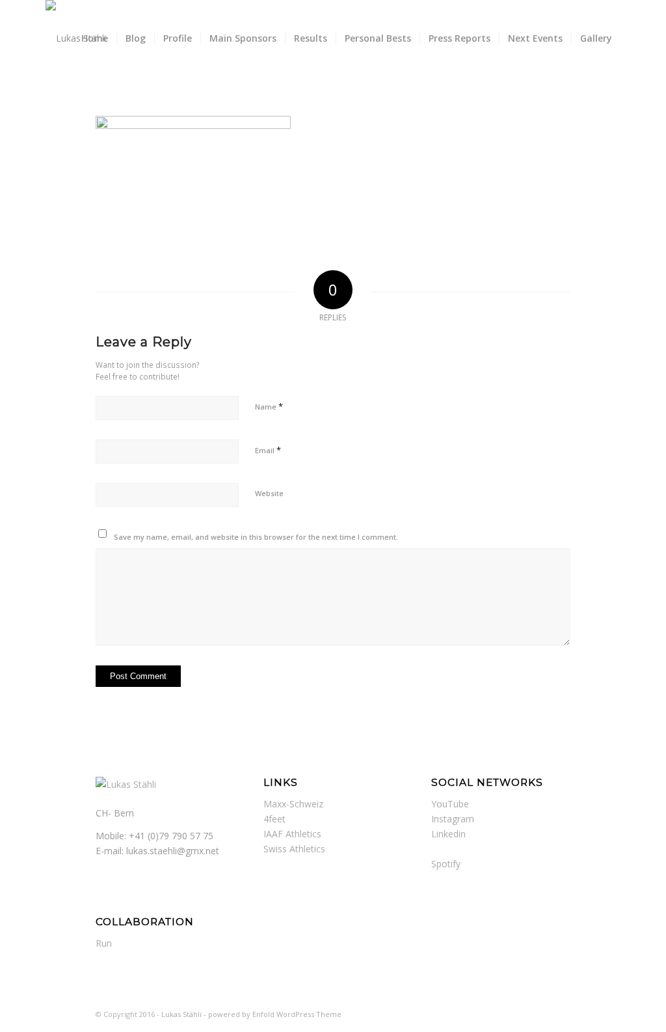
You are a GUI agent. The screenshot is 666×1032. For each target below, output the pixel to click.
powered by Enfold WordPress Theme (274, 1014)
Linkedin (448, 834)
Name (269, 406)
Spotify (445, 864)
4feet (274, 819)
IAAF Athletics (292, 834)
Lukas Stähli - (184, 1014)
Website (269, 493)
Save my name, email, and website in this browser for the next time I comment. (256, 537)
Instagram (452, 819)
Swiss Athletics (294, 849)
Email (268, 450)
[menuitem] (94, 38)
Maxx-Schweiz (293, 804)
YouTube (450, 804)
